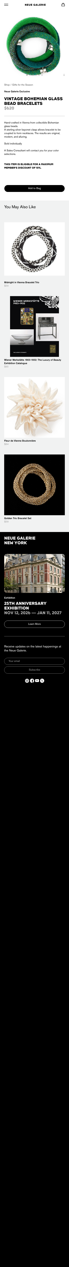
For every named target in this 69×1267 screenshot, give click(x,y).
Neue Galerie (35, 5)
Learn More (34, 624)
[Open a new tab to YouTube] (37, 681)
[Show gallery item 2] (30, 75)
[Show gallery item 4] (36, 75)
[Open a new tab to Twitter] (42, 681)
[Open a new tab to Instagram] (27, 681)
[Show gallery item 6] (42, 75)
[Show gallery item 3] (33, 75)
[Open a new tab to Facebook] (32, 681)
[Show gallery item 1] (27, 75)
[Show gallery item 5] (39, 75)
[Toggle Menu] (6, 4)
